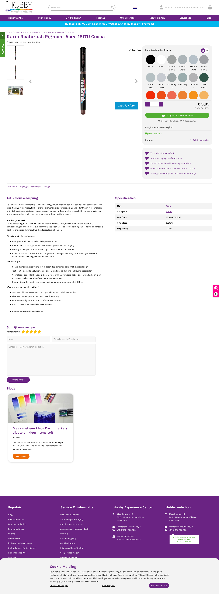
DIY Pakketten (73, 17)
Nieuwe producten (16, 519)
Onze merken (14, 538)
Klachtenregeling (68, 538)
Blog (208, 17)
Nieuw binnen (157, 17)
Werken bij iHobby (68, 557)
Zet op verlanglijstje (170, 121)
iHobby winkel (15, 17)
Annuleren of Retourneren (72, 524)
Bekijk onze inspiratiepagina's (159, 127)
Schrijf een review (201, 140)
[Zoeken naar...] (112, 8)
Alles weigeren (108, 585)
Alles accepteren (159, 585)
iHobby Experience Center (20, 543)
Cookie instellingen (59, 585)
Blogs (47, 186)
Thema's (100, 17)
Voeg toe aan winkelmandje (180, 115)
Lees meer (21, 456)
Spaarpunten (189, 121)
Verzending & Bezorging (71, 519)
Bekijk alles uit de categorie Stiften (24, 42)
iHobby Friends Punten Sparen (22, 548)
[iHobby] (19, 7)
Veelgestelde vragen (69, 553)
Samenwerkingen (16, 529)
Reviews (64, 533)
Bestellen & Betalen (69, 514)
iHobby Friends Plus (17, 553)
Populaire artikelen (17, 524)
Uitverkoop (186, 17)
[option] (15, 53)
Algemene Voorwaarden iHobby (74, 529)
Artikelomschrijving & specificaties (24, 186)
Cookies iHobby (67, 543)
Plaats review (18, 379)
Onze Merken (127, 17)
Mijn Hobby (44, 17)
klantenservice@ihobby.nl (129, 526)
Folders (11, 533)
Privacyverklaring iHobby (72, 548)
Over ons (12, 557)
